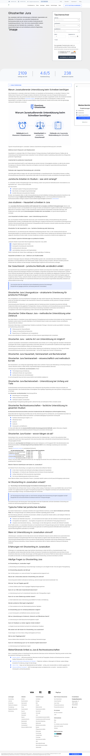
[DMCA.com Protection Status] (57, 734)
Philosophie (38, 731)
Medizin (37, 727)
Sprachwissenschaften (41, 739)
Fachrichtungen (54, 5)
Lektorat (10, 701)
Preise (37, 5)
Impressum (73, 1)
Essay (22, 707)
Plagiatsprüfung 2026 (12, 709)
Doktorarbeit (24, 705)
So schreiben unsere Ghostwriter (61, 724)
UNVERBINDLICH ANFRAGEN (67, 57)
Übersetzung (11, 711)
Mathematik (38, 723)
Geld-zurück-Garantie (58, 726)
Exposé (23, 711)
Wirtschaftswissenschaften (41, 745)
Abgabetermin (71, 34)
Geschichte (38, 711)
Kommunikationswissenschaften (43, 717)
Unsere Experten (57, 701)
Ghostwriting (11, 699)
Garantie (67, 1)
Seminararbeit (11, 455)
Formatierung (11, 707)
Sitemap (56, 728)
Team (59, 5)
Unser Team (56, 703)
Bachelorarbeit (11, 457)
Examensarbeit (24, 709)
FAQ (61, 1)
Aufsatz (23, 699)
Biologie (37, 701)
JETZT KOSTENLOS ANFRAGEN (72, 5)
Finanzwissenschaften (40, 709)
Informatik (38, 713)
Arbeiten (47, 5)
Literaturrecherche (25, 719)
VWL (37, 741)
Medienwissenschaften (41, 725)
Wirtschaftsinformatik (40, 743)
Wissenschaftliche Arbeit (26, 727)
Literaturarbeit (55, 198)
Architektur (38, 699)
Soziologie (38, 737)
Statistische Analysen (12, 705)
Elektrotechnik (39, 707)
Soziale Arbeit (39, 735)
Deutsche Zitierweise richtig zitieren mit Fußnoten (24, 661)
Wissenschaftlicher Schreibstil (19, 667)
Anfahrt (75, 707)
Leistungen (42, 5)
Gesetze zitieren (16, 657)
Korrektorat (10, 703)
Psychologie (38, 733)
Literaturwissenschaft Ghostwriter (43, 719)
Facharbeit (23, 713)
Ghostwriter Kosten (17, 448)
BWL (37, 703)
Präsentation (24, 723)
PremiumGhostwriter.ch (59, 707)
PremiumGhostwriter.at (59, 705)
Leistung (56, 17)
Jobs (55, 714)
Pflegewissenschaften (40, 729)
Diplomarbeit (24, 703)
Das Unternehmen (58, 699)
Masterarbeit (24, 721)
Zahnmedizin (38, 747)
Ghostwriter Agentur (30, 98)
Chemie (37, 705)
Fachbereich (57, 23)
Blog (80, 1)
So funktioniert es (31, 5)
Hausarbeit (23, 715)
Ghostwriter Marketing (40, 721)
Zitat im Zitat (15, 665)
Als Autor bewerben (58, 712)
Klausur (22, 717)
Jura (37, 715)
